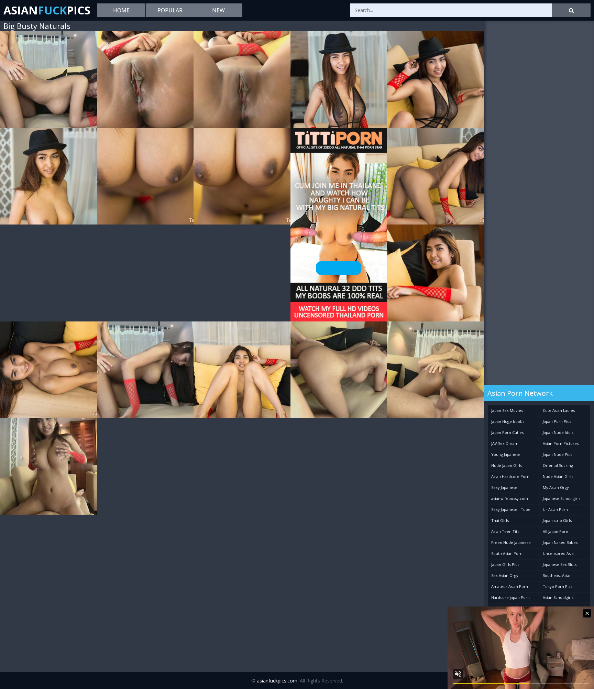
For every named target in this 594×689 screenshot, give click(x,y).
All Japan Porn (555, 531)
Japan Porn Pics (557, 421)
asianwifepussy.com (509, 498)
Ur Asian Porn (555, 509)
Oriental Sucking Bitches (558, 467)
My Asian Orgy (556, 487)
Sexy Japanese (504, 487)
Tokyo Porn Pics (557, 586)
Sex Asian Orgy (504, 575)
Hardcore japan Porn (510, 597)
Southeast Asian (557, 575)
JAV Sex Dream (504, 443)
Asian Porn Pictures (561, 443)
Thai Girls (500, 520)
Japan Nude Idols (558, 432)
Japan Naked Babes (560, 542)
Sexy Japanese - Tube (510, 509)
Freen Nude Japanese (511, 542)
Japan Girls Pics (505, 564)
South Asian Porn (506, 553)
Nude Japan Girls (506, 465)
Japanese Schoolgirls (561, 498)
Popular (170, 10)
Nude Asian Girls (558, 476)
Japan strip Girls (557, 520)
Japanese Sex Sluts (559, 564)
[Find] (571, 10)
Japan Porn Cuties (507, 432)
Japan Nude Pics (557, 454)
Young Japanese (505, 454)
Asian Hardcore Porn (510, 476)
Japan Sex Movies (507, 410)
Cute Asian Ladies (559, 410)
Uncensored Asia (558, 553)
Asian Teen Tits (505, 531)
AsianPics (46, 10)
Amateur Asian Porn (509, 586)
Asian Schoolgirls (558, 597)
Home (121, 10)
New (218, 10)
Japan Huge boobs (507, 421)
